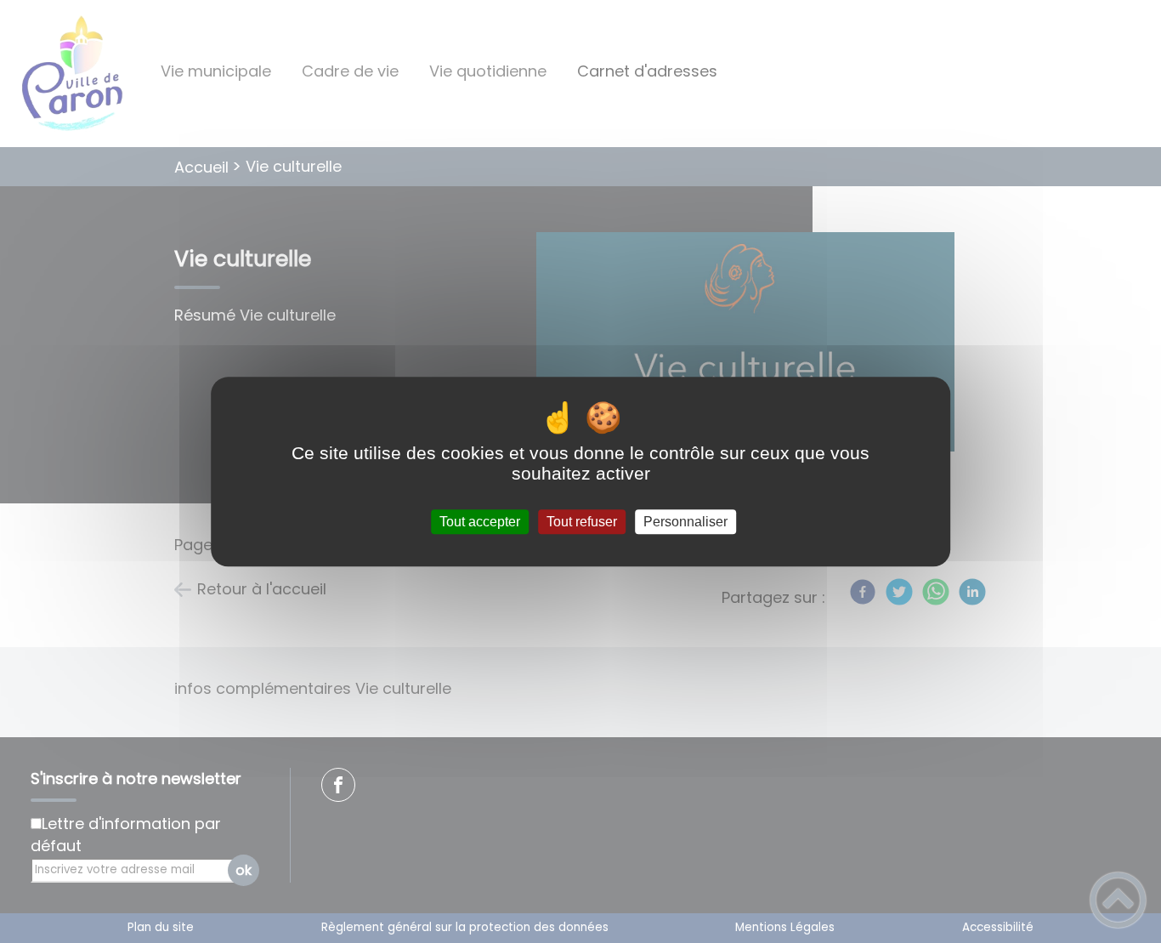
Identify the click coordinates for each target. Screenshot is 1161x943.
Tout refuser (582, 521)
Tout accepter (479, 521)
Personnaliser (685, 521)
